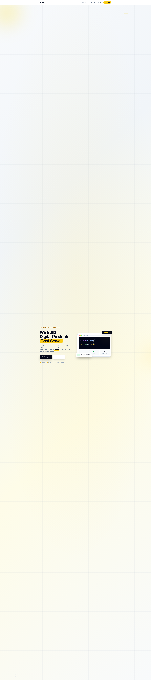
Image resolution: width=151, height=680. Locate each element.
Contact (100, 2)
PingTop (90, 2)
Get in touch (107, 2)
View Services (59, 357)
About (95, 2)
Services (84, 2)
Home (79, 2)
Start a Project (46, 357)
